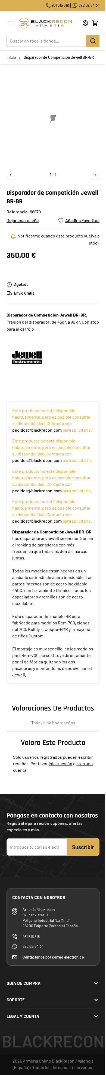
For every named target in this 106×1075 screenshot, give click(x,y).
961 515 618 (60, 5)
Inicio (11, 57)
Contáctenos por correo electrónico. (54, 957)
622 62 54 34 (89, 5)
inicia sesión (60, 763)
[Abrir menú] (11, 23)
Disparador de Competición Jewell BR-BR (59, 57)
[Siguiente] (94, 175)
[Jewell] (27, 357)
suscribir (83, 847)
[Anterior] (11, 175)
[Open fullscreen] (53, 119)
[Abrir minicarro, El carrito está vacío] (95, 23)
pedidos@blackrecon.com (37, 429)
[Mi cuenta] (85, 23)
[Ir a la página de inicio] (48, 23)
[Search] (92, 41)
